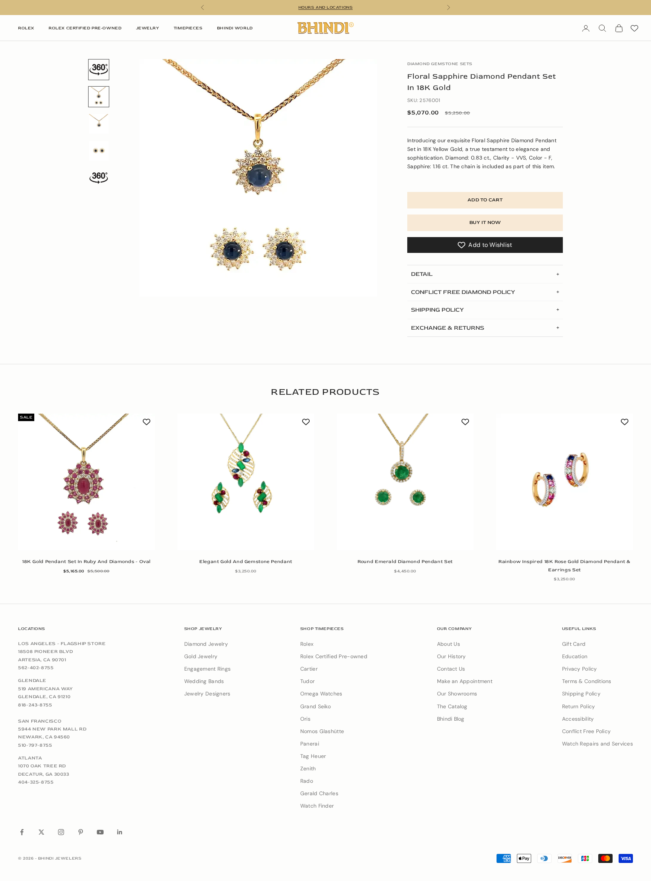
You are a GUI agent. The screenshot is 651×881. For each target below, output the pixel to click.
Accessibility (578, 718)
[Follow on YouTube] (100, 832)
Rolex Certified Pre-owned (333, 656)
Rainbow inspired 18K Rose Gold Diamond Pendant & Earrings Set (564, 565)
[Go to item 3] (98, 150)
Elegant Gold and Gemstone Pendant (245, 561)
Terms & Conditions (586, 681)
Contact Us (451, 668)
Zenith (308, 768)
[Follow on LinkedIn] (120, 832)
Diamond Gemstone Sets (439, 63)
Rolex (26, 28)
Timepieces (188, 28)
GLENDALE (32, 680)
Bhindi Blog (451, 718)
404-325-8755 (36, 782)
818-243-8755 (35, 705)
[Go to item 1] (98, 69)
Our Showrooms (457, 693)
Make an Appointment (464, 681)
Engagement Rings (207, 668)
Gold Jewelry (200, 656)
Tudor (307, 681)
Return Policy (578, 706)
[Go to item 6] (98, 178)
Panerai (309, 743)
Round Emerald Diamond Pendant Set (405, 561)
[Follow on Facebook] (22, 832)
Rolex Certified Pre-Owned (85, 28)
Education (575, 656)
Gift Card (574, 644)
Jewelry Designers (207, 693)
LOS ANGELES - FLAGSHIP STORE (62, 644)
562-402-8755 (36, 668)
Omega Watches (321, 693)
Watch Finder (317, 805)
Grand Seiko (315, 706)
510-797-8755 (35, 745)
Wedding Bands (204, 681)
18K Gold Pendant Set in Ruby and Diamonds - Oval (86, 561)
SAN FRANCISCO (39, 721)
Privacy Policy (579, 668)
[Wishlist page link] (634, 28)
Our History (451, 656)
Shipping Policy (581, 693)
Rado (306, 781)
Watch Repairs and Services (597, 743)
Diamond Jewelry (206, 644)
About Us (448, 644)
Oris (305, 718)
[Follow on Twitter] (41, 832)
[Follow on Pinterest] (80, 832)
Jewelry (147, 28)
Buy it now (485, 222)
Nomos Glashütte (322, 731)
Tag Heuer (313, 756)
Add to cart (485, 200)
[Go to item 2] (98, 123)
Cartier (309, 668)
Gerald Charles (319, 793)
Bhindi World (235, 28)
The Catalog (452, 706)
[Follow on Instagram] (61, 832)
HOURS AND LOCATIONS (325, 7)
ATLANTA (30, 758)
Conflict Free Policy (586, 731)
